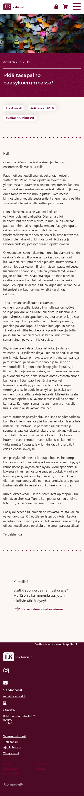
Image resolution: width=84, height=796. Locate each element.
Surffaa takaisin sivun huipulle (54, 644)
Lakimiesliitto (12, 773)
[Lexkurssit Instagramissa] (6, 671)
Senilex (40, 768)
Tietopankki (10, 742)
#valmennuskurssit (20, 118)
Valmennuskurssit (14, 736)
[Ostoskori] (64, 6)
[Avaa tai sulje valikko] (77, 7)
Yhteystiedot (11, 753)
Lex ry (7, 763)
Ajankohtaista (12, 747)
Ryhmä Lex (10, 768)
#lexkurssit (14, 108)
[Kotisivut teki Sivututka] (13, 784)
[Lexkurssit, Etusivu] (13, 6)
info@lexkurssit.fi (14, 696)
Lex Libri (41, 763)
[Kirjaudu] (57, 6)
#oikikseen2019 (42, 108)
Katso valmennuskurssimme (43, 609)
